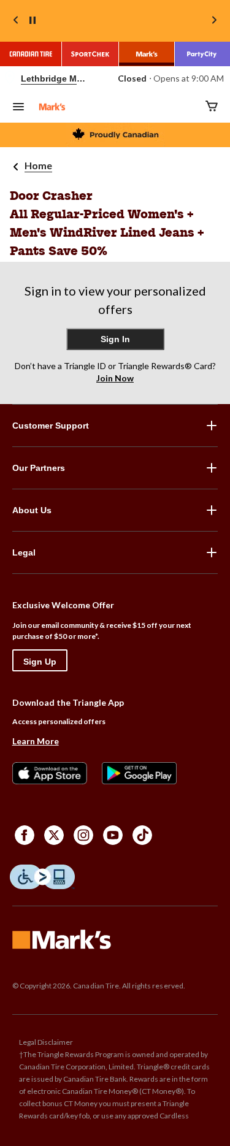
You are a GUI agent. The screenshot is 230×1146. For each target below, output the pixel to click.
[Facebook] (24, 835)
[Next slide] (214, 21)
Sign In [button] (115, 339)
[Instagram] (83, 835)
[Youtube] (113, 835)
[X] (54, 835)
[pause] (32, 20)
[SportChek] (90, 54)
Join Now (115, 378)
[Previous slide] (16, 21)
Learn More (35, 741)
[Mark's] (147, 54)
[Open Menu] (18, 108)
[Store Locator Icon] (9, 79)
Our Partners (38, 468)
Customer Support (50, 425)
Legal (24, 552)
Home (38, 165)
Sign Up (39, 662)
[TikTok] (142, 835)
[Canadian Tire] (31, 54)
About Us (32, 510)
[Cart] (211, 107)
